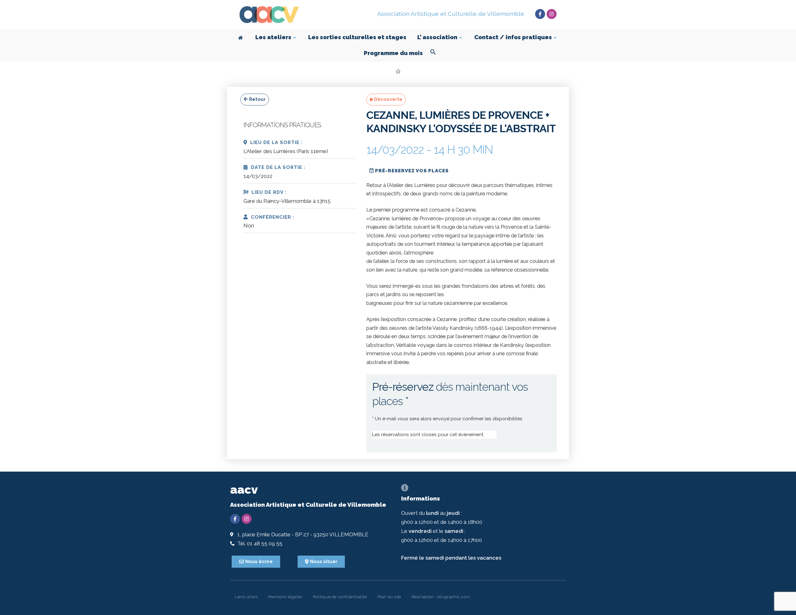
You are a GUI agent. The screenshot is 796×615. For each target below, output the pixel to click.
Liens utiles (246, 596)
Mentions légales (285, 596)
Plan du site (389, 596)
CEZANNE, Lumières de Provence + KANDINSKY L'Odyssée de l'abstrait (461, 122)
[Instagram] (552, 14)
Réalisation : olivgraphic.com (441, 596)
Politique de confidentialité (340, 596)
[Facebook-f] (540, 14)
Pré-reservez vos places (411, 171)
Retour (257, 99)
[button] (433, 53)
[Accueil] (398, 71)
